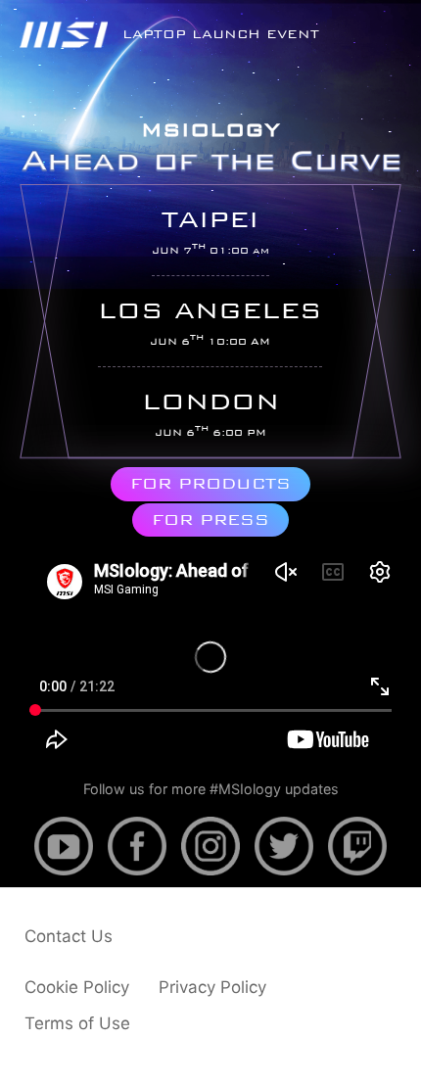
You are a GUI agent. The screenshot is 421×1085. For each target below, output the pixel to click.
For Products (210, 483)
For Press (210, 519)
